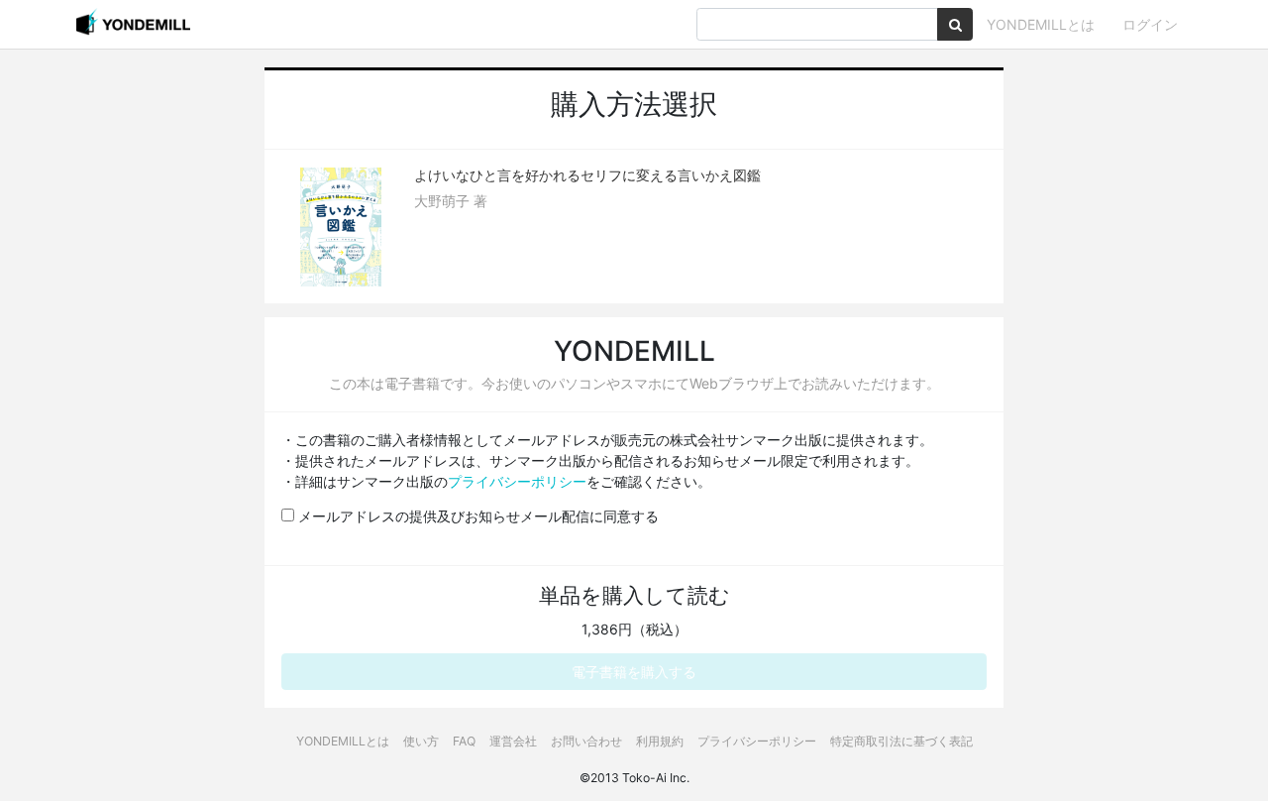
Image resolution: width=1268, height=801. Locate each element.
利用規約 (660, 741)
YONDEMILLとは (1041, 24)
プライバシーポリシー (517, 481)
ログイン (1150, 24)
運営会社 (513, 741)
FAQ (464, 741)
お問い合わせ (586, 741)
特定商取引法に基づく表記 (901, 741)
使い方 (421, 741)
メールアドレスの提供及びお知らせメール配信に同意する (476, 516)
